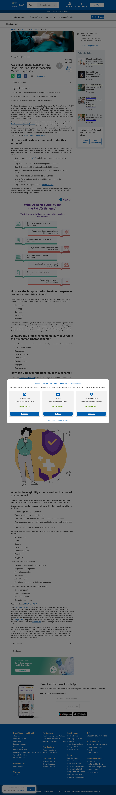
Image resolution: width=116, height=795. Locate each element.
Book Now (24, 414)
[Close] (105, 382)
